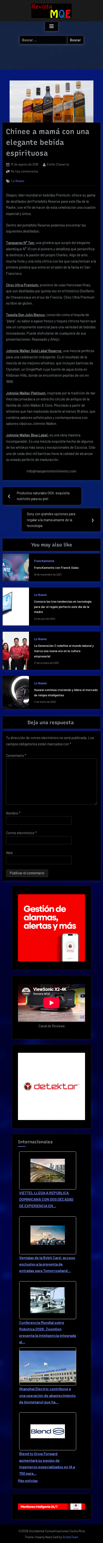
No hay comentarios (24, 171)
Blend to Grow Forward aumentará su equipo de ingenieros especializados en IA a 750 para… (47, 1463)
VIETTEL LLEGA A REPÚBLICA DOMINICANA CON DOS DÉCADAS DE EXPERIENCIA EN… (46, 1199)
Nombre (13, 813)
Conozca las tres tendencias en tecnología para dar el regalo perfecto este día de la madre (63, 607)
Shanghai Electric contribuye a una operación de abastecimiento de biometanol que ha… (47, 1395)
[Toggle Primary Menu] (51, 26)
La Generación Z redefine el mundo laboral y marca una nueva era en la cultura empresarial (64, 651)
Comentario (16, 755)
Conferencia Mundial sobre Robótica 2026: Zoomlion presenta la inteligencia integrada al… (47, 1332)
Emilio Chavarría (58, 164)
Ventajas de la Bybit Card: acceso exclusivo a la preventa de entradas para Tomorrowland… (47, 1264)
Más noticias (28, 1480)
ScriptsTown (70, 1537)
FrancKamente (44, 561)
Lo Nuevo (17, 181)
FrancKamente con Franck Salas (56, 567)
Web (9, 853)
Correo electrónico (21, 833)
